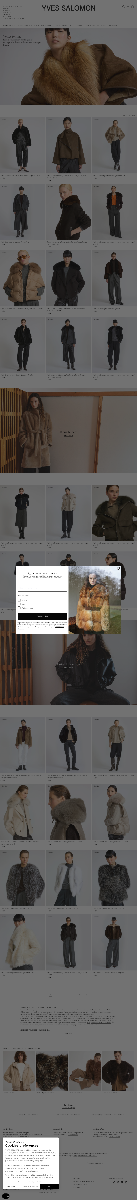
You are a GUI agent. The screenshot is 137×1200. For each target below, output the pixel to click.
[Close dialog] (118, 568)
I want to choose (31, 1186)
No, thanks (12, 1186)
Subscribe (42, 616)
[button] (5, 1196)
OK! (49, 1186)
